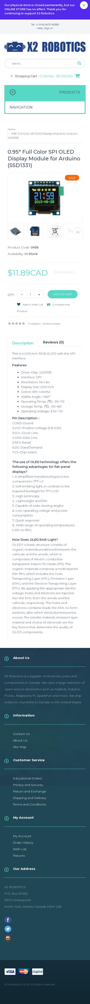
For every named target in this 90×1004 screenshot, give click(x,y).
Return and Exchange (29, 791)
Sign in (48, 28)
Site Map (19, 747)
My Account (22, 836)
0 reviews (34, 323)
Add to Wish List (32, 304)
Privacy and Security (28, 785)
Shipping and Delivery (29, 798)
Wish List (19, 849)
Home (11, 129)
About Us (20, 740)
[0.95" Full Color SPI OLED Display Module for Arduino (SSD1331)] (45, 198)
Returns (19, 856)
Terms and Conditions (29, 804)
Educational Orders (27, 778)
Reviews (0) (53, 342)
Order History (23, 843)
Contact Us (21, 734)
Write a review (52, 323)
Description (22, 343)
